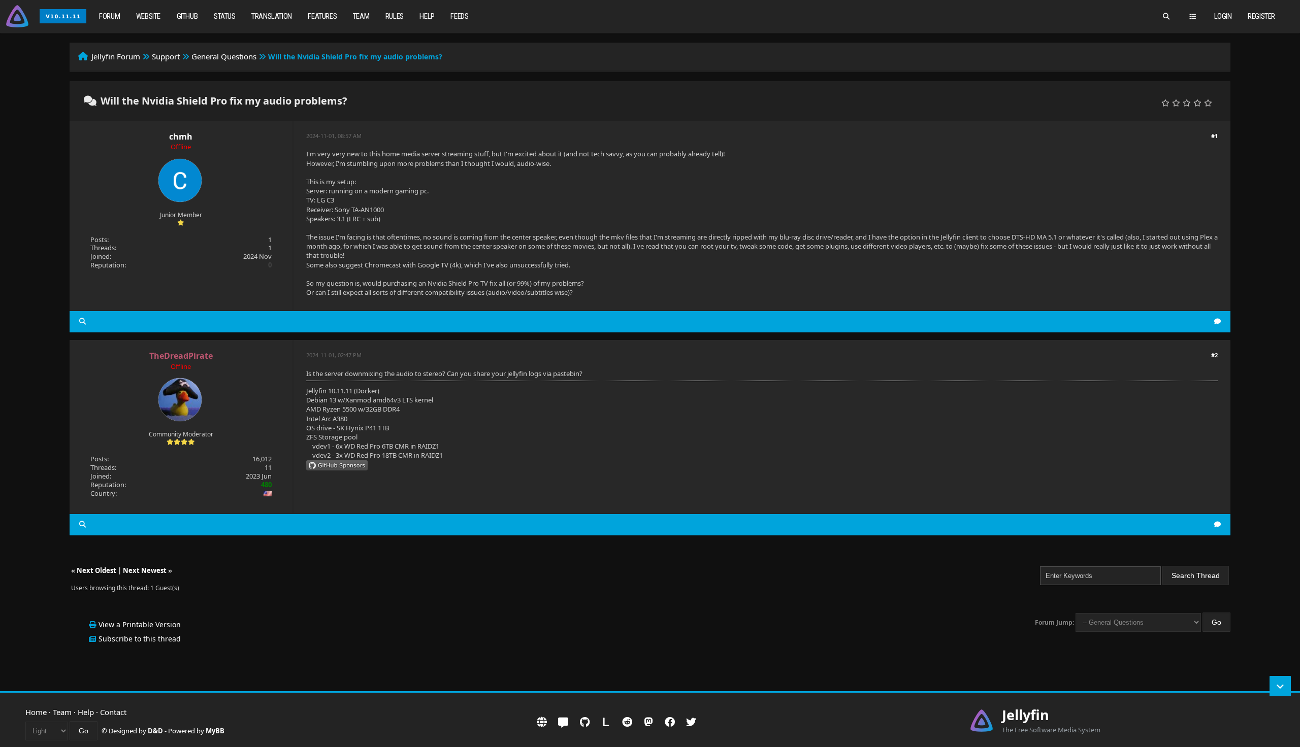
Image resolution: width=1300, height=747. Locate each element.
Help (426, 16)
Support (166, 56)
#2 (1214, 355)
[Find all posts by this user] (82, 321)
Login (1223, 16)
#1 (1214, 136)
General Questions (223, 56)
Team (361, 16)
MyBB (215, 730)
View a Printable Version (140, 624)
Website (148, 16)
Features (322, 16)
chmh (180, 136)
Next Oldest (96, 570)
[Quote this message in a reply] (1217, 321)
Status (225, 16)
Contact (113, 712)
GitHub (187, 16)
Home (36, 712)
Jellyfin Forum (115, 56)
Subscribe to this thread (140, 638)
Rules (394, 16)
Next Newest (145, 570)
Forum (109, 16)
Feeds (459, 16)
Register (1261, 16)
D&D (155, 730)
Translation (271, 16)
